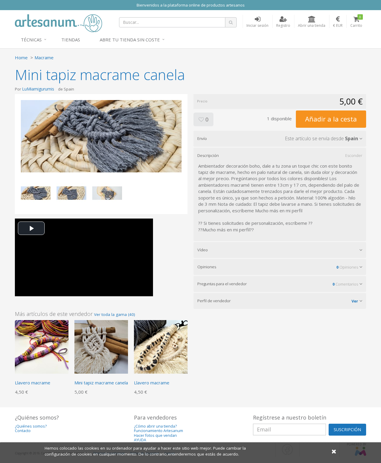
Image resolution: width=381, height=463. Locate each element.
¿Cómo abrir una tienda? (155, 426)
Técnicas (31, 40)
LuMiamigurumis (38, 89)
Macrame (44, 57)
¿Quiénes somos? (31, 426)
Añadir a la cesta (331, 118)
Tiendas (70, 40)
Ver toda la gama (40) (114, 314)
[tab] (280, 138)
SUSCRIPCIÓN (347, 429)
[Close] (334, 451)
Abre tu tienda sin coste (130, 40)
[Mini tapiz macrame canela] (101, 346)
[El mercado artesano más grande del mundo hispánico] (58, 23)
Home (21, 57)
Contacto (23, 430)
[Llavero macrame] (41, 346)
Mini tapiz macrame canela (101, 383)
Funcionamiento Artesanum (158, 430)
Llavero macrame (32, 383)
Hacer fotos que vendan (155, 435)
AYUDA (140, 439)
